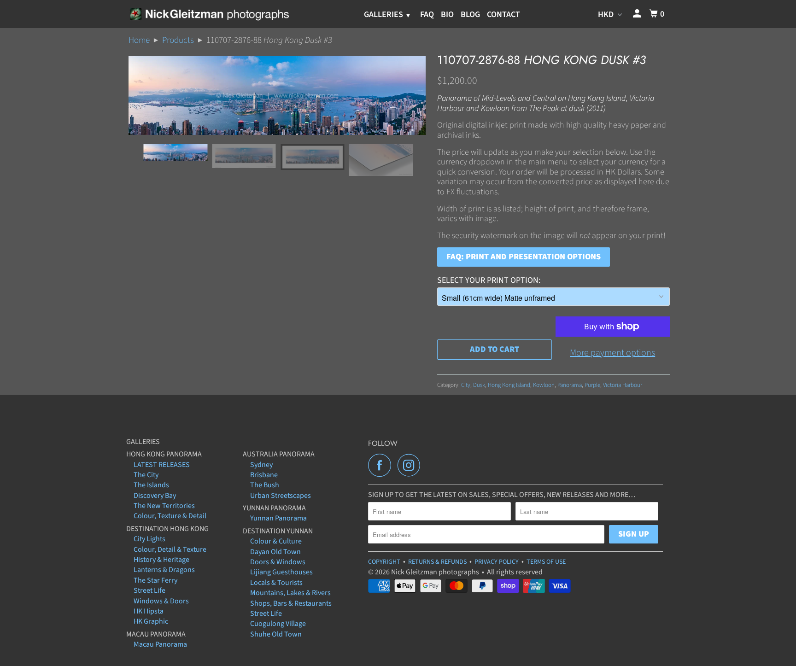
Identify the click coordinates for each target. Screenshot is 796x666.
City (465, 385)
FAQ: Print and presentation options (523, 257)
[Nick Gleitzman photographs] (209, 14)
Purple (592, 385)
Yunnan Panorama (278, 518)
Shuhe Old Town (276, 634)
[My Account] (638, 14)
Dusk (479, 385)
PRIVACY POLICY (496, 562)
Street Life (149, 590)
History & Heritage (161, 560)
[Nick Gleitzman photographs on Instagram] (411, 465)
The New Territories (164, 506)
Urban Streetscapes (280, 496)
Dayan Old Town (275, 552)
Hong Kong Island (509, 385)
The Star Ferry (155, 580)
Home (139, 40)
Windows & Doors (161, 601)
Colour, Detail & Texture (170, 549)
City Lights (149, 539)
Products (178, 40)
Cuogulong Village (278, 624)
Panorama (569, 385)
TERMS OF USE (546, 562)
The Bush (264, 485)
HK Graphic (151, 621)
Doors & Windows (277, 562)
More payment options (612, 352)
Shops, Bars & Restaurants (291, 603)
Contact (503, 14)
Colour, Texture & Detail (170, 516)
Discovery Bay (155, 496)
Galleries (384, 14)
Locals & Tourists (276, 583)
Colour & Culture (276, 541)
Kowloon (544, 385)
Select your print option (487, 280)
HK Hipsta (149, 611)
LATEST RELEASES (162, 465)
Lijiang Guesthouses (281, 572)
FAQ (427, 14)
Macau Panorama (160, 644)
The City (146, 475)
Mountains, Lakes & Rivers (290, 593)
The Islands (151, 485)
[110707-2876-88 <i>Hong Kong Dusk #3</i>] (277, 95)
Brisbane (264, 475)
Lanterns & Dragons (164, 570)
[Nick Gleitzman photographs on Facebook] (382, 465)
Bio (447, 14)
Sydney (261, 465)
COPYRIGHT (384, 562)
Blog (470, 14)
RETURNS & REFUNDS (437, 562)
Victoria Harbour (622, 385)
